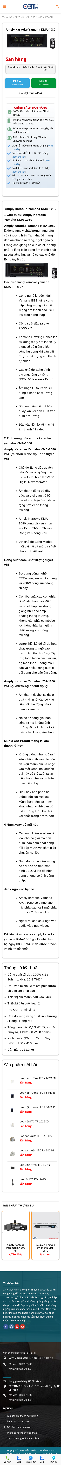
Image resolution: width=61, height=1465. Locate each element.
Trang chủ (7, 17)
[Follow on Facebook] (5, 1326)
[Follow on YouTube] (22, 1326)
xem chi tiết (19, 156)
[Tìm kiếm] (57, 6)
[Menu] (4, 6)
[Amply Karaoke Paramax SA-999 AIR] (15, 1225)
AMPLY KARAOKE (46, 17)
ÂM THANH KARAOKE (25, 17)
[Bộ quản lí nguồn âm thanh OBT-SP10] (45, 1225)
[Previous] (2, 1238)
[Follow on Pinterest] (17, 1326)
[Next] (58, 1238)
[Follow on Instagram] (11, 1326)
